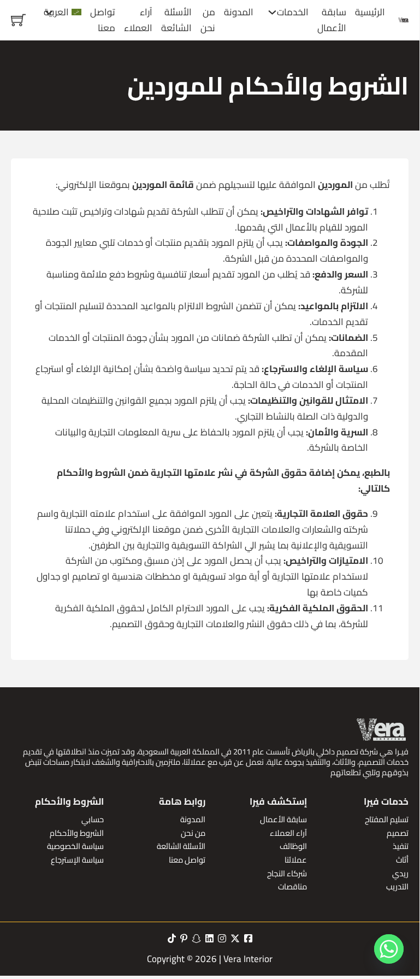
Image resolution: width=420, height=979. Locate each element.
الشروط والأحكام (77, 833)
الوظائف (293, 846)
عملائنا (296, 860)
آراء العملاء (138, 20)
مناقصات (292, 887)
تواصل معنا (102, 20)
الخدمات (293, 12)
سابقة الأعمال (331, 20)
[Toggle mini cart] (18, 20)
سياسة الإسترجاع (77, 860)
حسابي (92, 820)
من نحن (207, 20)
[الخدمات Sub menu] (272, 12)
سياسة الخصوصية (75, 846)
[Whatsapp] (389, 949)
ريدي (400, 874)
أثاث (402, 860)
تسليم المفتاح (387, 820)
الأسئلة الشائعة (176, 20)
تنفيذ (401, 846)
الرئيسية (370, 12)
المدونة (238, 12)
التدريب (397, 887)
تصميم (398, 833)
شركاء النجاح (287, 874)
